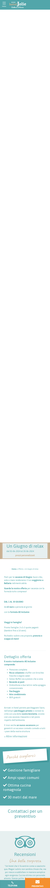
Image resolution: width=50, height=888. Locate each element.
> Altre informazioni (15, 736)
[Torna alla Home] (17, 5)
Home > (14, 569)
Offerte (20, 569)
